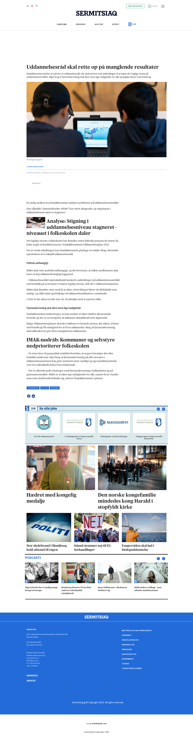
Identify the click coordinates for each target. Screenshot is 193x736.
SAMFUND (62, 24)
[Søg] (36, 6)
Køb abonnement (135, 6)
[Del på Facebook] (29, 396)
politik (44, 388)
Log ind (154, 6)
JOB (134, 24)
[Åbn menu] (162, 6)
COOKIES (125, 664)
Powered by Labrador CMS (96, 732)
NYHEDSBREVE (128, 659)
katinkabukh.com (99, 724)
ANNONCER (31, 680)
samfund (54, 388)
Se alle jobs (48, 408)
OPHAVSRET (127, 635)
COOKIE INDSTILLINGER (132, 668)
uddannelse (33, 388)
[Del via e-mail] (33, 396)
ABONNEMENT (32, 675)
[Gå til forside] (96, 13)
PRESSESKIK (127, 649)
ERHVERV (80, 24)
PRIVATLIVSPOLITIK (130, 640)
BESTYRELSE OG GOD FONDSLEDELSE (137, 630)
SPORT (115, 24)
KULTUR (99, 24)
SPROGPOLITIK (128, 645)
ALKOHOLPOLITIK (129, 654)
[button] (158, 409)
